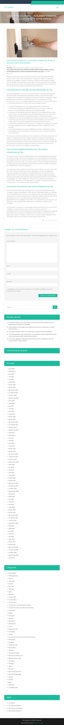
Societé (11, 679)
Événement (12, 623)
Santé (10, 666)
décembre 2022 (13, 483)
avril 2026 (11, 379)
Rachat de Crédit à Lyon (16, 655)
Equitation (12, 621)
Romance (11, 663)
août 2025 (12, 400)
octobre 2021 (12, 520)
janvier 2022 (12, 512)
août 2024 (12, 432)
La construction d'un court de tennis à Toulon (22, 637)
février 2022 (12, 510)
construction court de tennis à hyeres (20, 605)
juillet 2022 (12, 496)
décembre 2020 (13, 547)
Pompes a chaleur (14, 653)
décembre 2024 (13, 422)
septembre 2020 (14, 555)
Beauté (11, 583)
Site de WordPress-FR (15, 711)
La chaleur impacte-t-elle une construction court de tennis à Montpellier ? (31, 331)
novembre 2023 (13, 456)
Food (10, 626)
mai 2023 (11, 470)
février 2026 (12, 385)
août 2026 (12, 369)
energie (11, 618)
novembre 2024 (13, 424)
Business (11, 594)
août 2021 (11, 526)
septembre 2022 (14, 491)
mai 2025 (11, 408)
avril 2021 (11, 536)
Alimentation (12, 573)
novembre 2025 (13, 392)
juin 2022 (11, 499)
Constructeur (12, 599)
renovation (12, 661)
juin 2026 (11, 374)
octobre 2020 (13, 552)
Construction (12, 602)
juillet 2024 (12, 435)
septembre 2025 (14, 398)
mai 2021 (11, 534)
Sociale (11, 677)
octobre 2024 (13, 427)
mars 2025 (12, 414)
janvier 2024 (12, 451)
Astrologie (12, 581)
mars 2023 (12, 475)
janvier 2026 (12, 387)
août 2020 (12, 558)
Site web (9, 281)
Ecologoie (12, 615)
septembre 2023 (14, 462)
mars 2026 (12, 382)
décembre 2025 (13, 390)
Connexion (12, 703)
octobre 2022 (13, 488)
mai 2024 (11, 440)
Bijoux (10, 591)
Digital (10, 613)
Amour (11, 578)
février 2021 (12, 542)
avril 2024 (11, 443)
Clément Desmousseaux (51, 220)
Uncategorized (13, 687)
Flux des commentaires (16, 708)
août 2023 (12, 464)
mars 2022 (12, 507)
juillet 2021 (12, 528)
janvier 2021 (12, 544)
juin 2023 (11, 467)
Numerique (12, 647)
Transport (11, 685)
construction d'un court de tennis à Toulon (21, 607)
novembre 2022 (13, 486)
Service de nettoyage (15, 674)
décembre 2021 (13, 515)
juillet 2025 (12, 403)
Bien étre (11, 586)
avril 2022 (11, 504)
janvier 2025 (12, 419)
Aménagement (13, 576)
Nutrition (11, 650)
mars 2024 (12, 446)
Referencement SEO (15, 658)
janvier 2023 (12, 480)
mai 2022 (11, 502)
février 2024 (12, 448)
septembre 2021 (13, 523)
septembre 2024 (14, 430)
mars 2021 (12, 539)
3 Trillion (9, 7)
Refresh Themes (38, 723)
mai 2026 (11, 377)
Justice (11, 634)
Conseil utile (12, 597)
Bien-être (11, 589)
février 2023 (12, 478)
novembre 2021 (13, 518)
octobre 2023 (13, 459)
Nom (9, 266)
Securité (11, 669)
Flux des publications (15, 705)
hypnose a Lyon (13, 629)
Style (10, 682)
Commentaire (11, 241)
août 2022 (12, 494)
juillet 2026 (12, 371)
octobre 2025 (13, 395)
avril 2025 (11, 411)
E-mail (9, 273)
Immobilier (10, 73)
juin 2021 (11, 531)
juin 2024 (11, 438)
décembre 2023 (13, 454)
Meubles (11, 642)
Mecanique (12, 639)
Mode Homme (13, 645)
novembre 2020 (13, 550)
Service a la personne (15, 671)
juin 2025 (11, 406)
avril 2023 (11, 472)
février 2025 (12, 416)
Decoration (12, 610)
